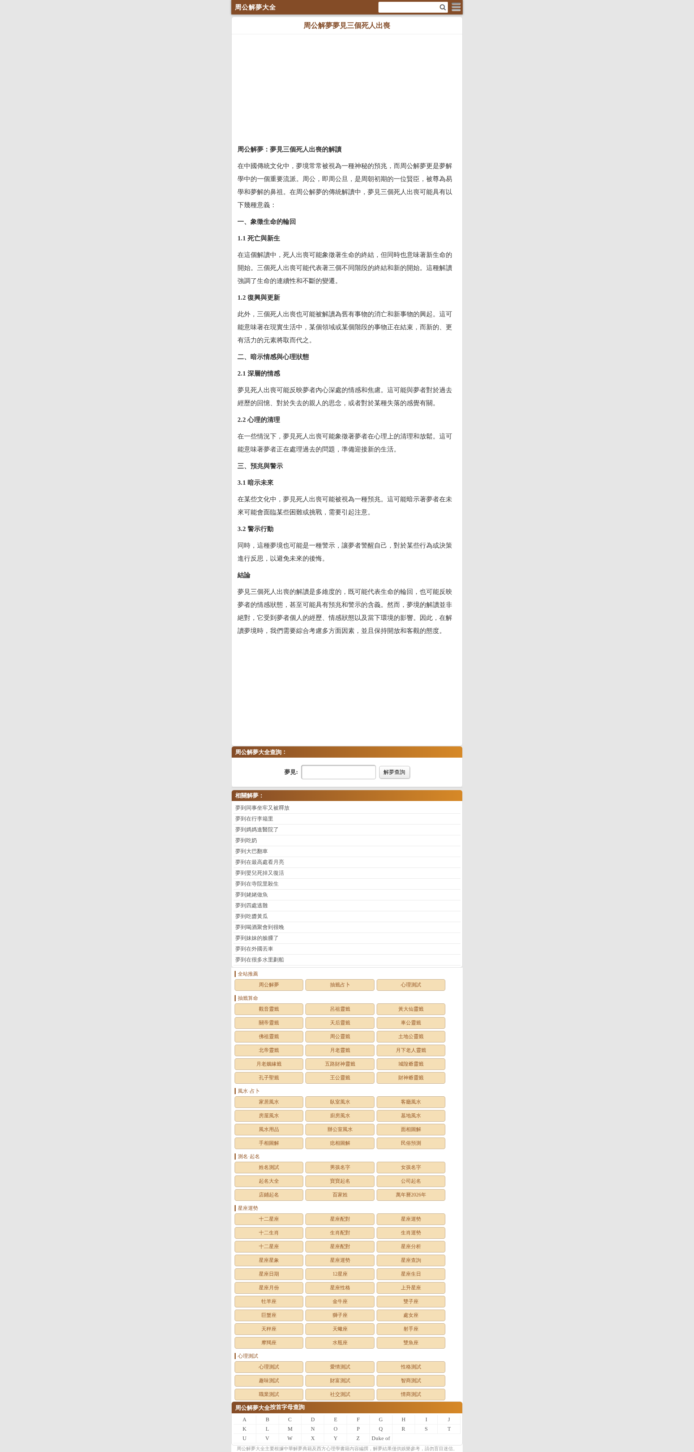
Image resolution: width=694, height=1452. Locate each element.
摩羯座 (269, 1342)
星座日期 (269, 1274)
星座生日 (411, 1274)
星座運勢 (411, 1219)
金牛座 (340, 1301)
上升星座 (411, 1287)
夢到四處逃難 (251, 905)
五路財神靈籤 (340, 1064)
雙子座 (411, 1301)
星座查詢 (411, 1260)
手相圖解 (269, 1143)
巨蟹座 (269, 1315)
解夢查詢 (394, 772)
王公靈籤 (340, 1077)
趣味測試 (269, 1380)
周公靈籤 (340, 1036)
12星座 (340, 1274)
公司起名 (411, 1181)
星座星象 (269, 1260)
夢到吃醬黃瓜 (251, 916)
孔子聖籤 (269, 1077)
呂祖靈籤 (340, 1009)
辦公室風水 (340, 1129)
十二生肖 (269, 1232)
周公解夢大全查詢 (258, 752)
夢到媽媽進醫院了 (257, 829)
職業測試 (269, 1394)
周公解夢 (269, 985)
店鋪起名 (269, 1195)
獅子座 (340, 1315)
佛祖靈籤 (269, 1036)
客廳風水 (411, 1102)
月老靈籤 (340, 1050)
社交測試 (340, 1394)
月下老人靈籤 (411, 1050)
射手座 (411, 1329)
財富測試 (340, 1380)
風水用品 (269, 1129)
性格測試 (411, 1367)
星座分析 (411, 1246)
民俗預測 (411, 1143)
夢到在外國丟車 (254, 949)
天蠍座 (340, 1329)
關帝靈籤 (269, 1022)
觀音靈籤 (269, 1009)
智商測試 (411, 1380)
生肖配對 (340, 1232)
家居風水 (269, 1102)
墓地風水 (411, 1115)
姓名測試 (269, 1167)
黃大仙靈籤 (411, 1009)
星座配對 (340, 1219)
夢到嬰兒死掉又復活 (259, 873)
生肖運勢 (411, 1232)
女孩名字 (411, 1167)
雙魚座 (411, 1342)
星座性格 (340, 1287)
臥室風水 (340, 1102)
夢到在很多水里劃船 (259, 960)
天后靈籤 (340, 1022)
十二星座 (269, 1219)
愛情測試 (340, 1367)
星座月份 (269, 1287)
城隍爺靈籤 (411, 1064)
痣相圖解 (340, 1143)
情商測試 (411, 1394)
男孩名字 (340, 1167)
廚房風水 (340, 1115)
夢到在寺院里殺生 (257, 884)
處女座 (411, 1315)
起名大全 (269, 1181)
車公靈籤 (411, 1022)
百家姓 (340, 1195)
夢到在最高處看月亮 (259, 862)
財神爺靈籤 (411, 1077)
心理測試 (411, 985)
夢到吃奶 (246, 840)
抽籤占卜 (340, 985)
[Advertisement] (347, 88)
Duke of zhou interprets (380, 1439)
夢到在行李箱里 (254, 819)
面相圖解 (411, 1129)
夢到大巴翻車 (251, 851)
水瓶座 (340, 1342)
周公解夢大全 (252, 1408)
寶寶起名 (340, 1181)
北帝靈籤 (269, 1050)
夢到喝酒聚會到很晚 (259, 927)
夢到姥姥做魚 (251, 895)
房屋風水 (269, 1115)
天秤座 (269, 1329)
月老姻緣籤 (269, 1064)
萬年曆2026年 (411, 1195)
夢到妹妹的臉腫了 (257, 938)
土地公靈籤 (411, 1036)
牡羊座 (269, 1301)
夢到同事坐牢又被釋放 (262, 808)
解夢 (251, 1448)
